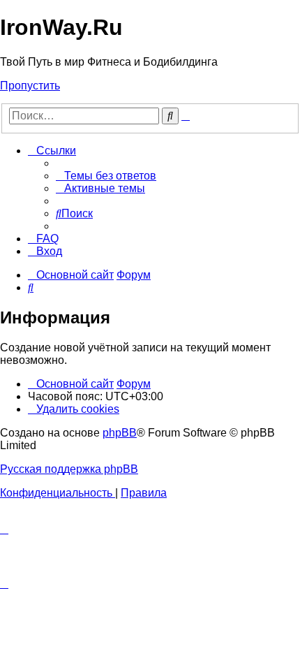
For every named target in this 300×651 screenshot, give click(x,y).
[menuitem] (106, 176)
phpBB (120, 433)
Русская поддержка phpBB (69, 469)
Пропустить (30, 86)
